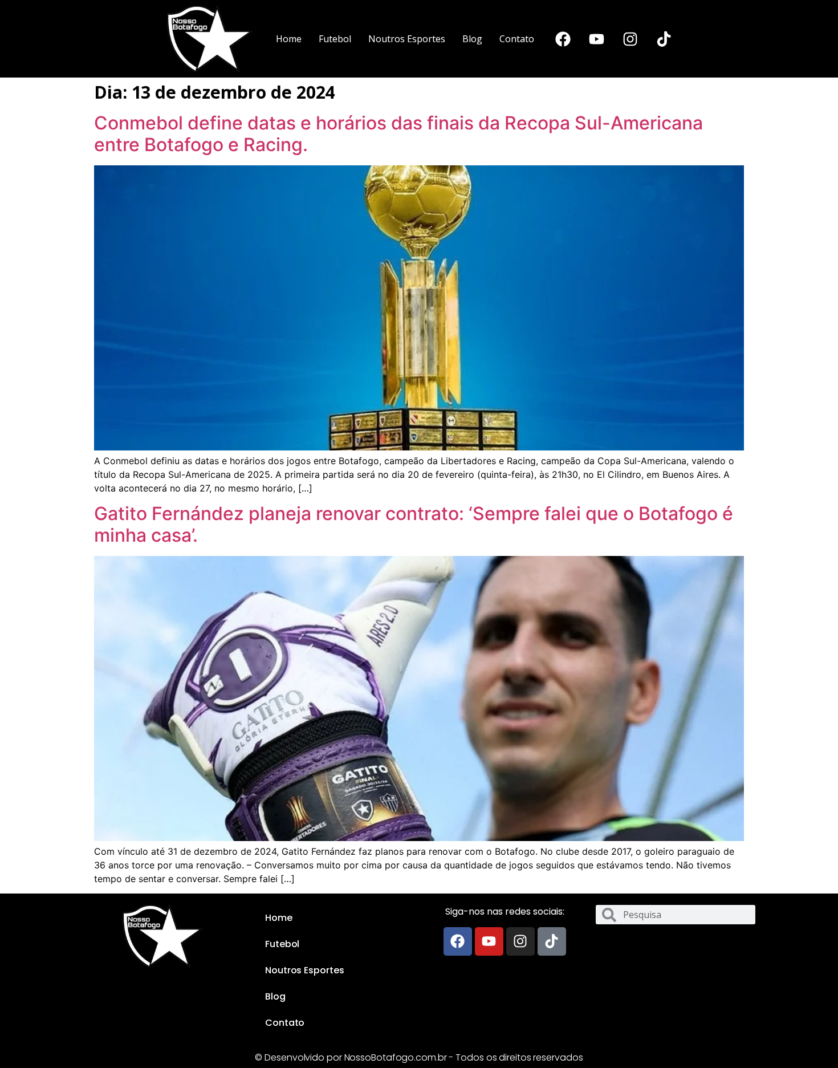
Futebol (335, 39)
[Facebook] (563, 38)
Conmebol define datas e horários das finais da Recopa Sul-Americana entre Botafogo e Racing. (398, 134)
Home (289, 39)
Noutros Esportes (406, 39)
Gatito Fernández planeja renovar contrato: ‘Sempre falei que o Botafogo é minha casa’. (413, 524)
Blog (472, 39)
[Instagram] (630, 38)
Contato (516, 39)
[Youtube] (596, 38)
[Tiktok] (664, 38)
